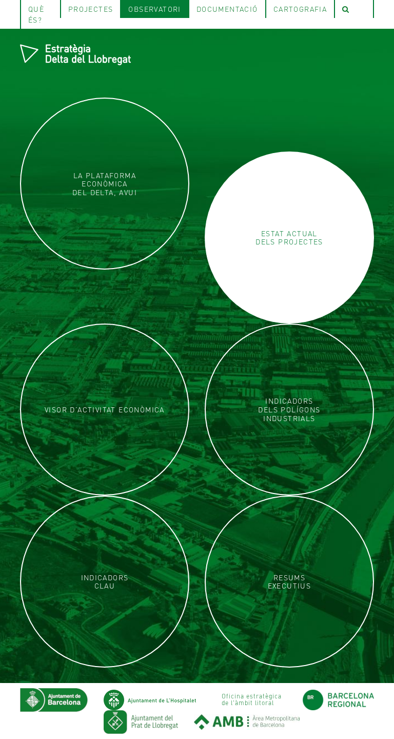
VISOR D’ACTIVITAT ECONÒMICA (105, 409)
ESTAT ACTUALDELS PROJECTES (289, 238)
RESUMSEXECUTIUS (289, 582)
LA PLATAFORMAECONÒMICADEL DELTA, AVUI (104, 184)
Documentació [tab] (227, 9)
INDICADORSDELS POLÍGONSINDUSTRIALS (289, 409)
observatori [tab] (154, 9)
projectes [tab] (90, 9)
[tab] (354, 9)
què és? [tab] (36, 14)
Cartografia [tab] (300, 9)
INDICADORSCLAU (105, 582)
